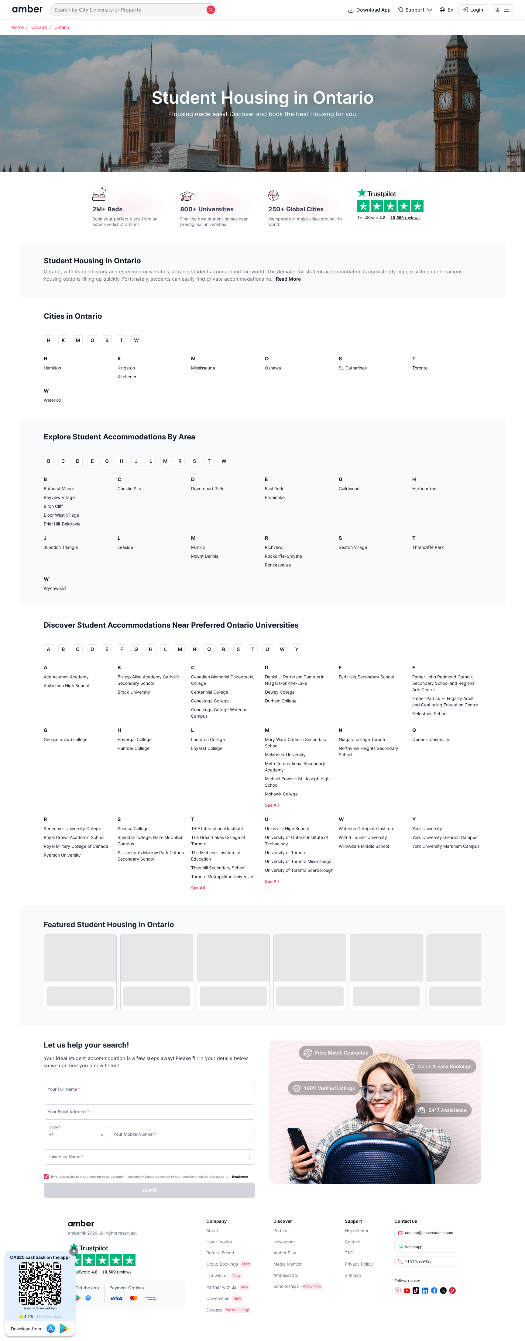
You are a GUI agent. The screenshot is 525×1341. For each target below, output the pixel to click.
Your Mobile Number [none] (135, 1134)
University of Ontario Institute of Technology (296, 840)
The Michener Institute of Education (216, 855)
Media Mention (288, 1263)
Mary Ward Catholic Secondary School (296, 742)
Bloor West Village (61, 515)
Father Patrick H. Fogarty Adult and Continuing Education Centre (445, 701)
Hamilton (52, 367)
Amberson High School (66, 685)
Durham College (281, 700)
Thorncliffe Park (428, 547)
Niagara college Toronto (362, 739)
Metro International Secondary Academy (295, 766)
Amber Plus (284, 1252)
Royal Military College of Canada (76, 846)
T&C (349, 1252)
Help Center (357, 1230)
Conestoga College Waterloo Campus (219, 713)
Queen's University (430, 739)
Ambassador (285, 1275)
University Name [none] (65, 1156)
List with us (217, 1275)
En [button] (451, 10)
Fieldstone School (429, 713)
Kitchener (127, 376)
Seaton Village (353, 547)
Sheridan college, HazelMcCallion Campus (151, 840)
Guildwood (349, 488)
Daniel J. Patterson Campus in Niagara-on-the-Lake (294, 680)
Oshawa (273, 367)
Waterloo (52, 400)
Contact (353, 1241)
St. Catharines (353, 367)
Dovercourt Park (207, 488)
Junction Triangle (61, 547)
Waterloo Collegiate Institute (366, 828)
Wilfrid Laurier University (363, 837)
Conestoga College (210, 700)
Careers (214, 1309)
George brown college (66, 739)
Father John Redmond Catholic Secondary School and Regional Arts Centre (443, 683)
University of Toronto (285, 852)
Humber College (133, 748)
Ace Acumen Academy (66, 676)
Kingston (126, 367)
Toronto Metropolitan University (222, 876)
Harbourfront (425, 488)
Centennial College (209, 692)
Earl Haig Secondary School (366, 676)
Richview (274, 547)
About (212, 1230)
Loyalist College (206, 748)
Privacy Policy (359, 1263)
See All (272, 805)
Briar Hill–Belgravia (62, 523)
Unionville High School (287, 828)
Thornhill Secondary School (218, 867)
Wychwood (55, 588)
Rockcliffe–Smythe (283, 556)
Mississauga (203, 367)
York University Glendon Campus (444, 837)
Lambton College (208, 739)
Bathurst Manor (59, 488)
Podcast (281, 1230)
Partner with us (221, 1287)
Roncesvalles (278, 564)
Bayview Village (59, 497)
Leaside (125, 547)
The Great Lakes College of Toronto (218, 840)
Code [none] (54, 1127)
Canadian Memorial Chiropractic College (223, 680)
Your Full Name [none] (63, 1089)
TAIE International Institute (217, 828)
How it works (219, 1241)
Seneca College (133, 828)
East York (274, 488)
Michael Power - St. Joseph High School (297, 782)
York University (427, 828)
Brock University (134, 692)
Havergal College (135, 739)
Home (18, 27)
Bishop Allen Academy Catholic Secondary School (148, 680)
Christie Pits (129, 488)
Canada (39, 27)
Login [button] (476, 10)
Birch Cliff (53, 506)
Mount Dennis (204, 556)
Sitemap (353, 1275)
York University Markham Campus (445, 846)
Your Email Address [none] (68, 1111)
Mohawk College (281, 793)
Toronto (419, 367)
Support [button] (414, 10)
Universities (217, 1298)
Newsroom (284, 1241)
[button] (73, 1251)
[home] (27, 9)
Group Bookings (222, 1263)
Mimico (198, 547)
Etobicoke (275, 497)
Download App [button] (373, 10)
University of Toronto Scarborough (299, 870)
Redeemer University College (72, 828)
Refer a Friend (220, 1252)
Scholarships (286, 1286)
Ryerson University (62, 855)
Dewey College (280, 692)
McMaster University (285, 754)
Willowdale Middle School (364, 846)
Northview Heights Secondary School (368, 751)
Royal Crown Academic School (74, 837)
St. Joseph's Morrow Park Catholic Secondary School (152, 855)
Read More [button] (288, 279)
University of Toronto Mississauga (298, 861)
